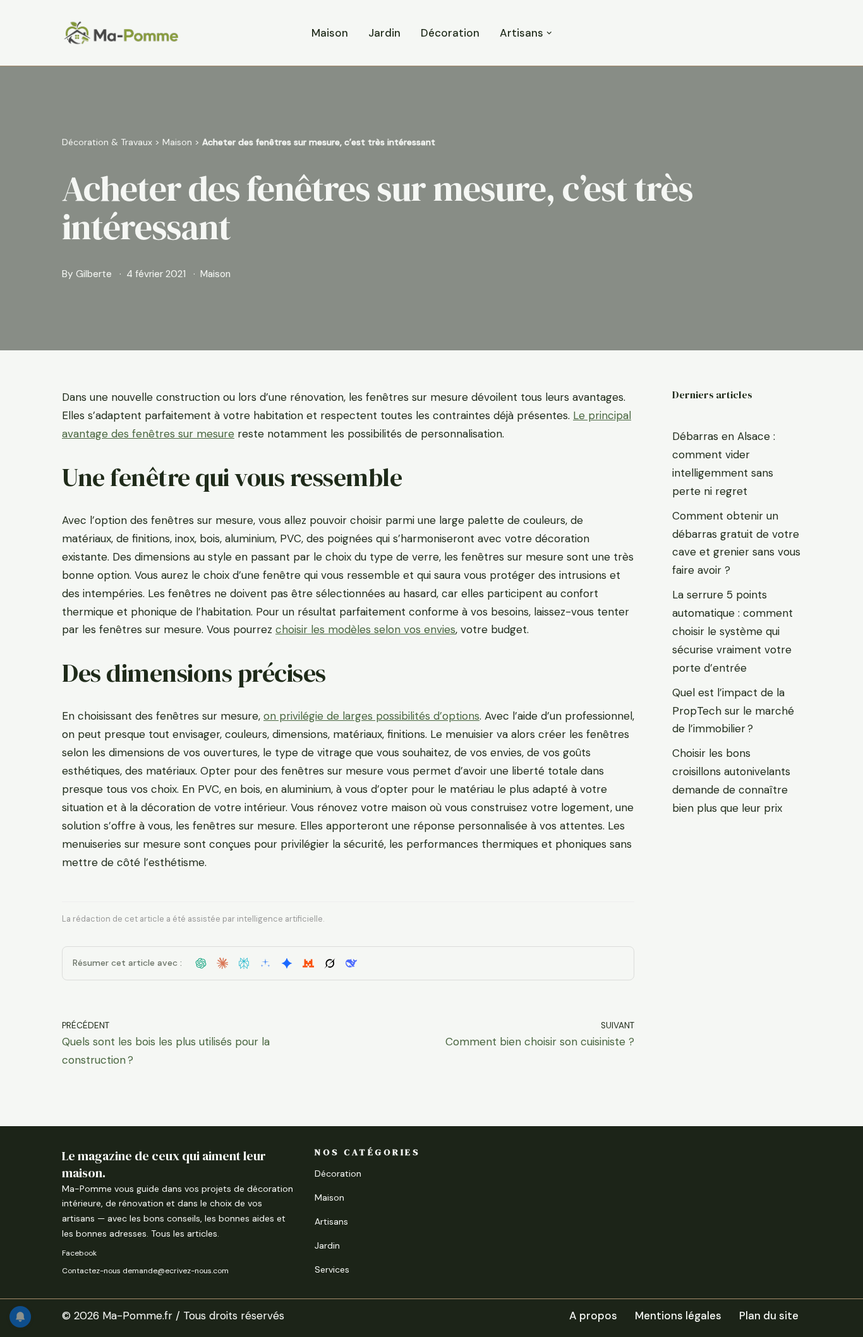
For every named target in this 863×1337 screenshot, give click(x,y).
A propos (593, 1315)
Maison (329, 33)
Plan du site (769, 1315)
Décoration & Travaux (107, 142)
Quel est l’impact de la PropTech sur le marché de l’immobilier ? (733, 711)
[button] (549, 33)
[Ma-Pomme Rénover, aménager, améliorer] (120, 32)
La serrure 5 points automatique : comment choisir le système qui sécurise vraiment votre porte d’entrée (732, 631)
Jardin (384, 33)
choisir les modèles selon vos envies (365, 629)
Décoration (450, 33)
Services (332, 1269)
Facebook (79, 1253)
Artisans (331, 1221)
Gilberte (94, 274)
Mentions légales (678, 1315)
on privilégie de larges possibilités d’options (371, 716)
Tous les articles (184, 1233)
